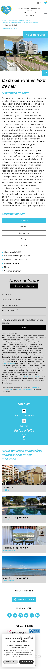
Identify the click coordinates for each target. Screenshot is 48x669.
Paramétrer (10, 662)
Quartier (24, 245)
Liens (35, 657)
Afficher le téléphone (25, 286)
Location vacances (14, 21)
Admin (40, 657)
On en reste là (25, 637)
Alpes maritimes (25, 21)
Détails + (24, 227)
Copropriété (24, 233)
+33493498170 (29, 15)
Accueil (4, 21)
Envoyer (24, 328)
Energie (24, 239)
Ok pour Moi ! (26, 662)
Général (24, 220)
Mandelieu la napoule (9, 23)
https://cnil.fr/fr (9, 363)
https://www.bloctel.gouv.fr (29, 376)
